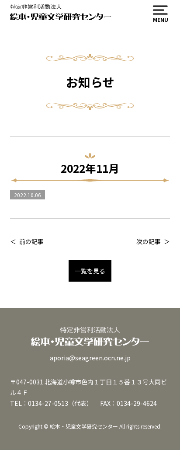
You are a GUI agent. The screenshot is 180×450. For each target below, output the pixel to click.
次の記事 (148, 241)
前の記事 (31, 241)
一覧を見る (90, 270)
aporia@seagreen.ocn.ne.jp (90, 357)
